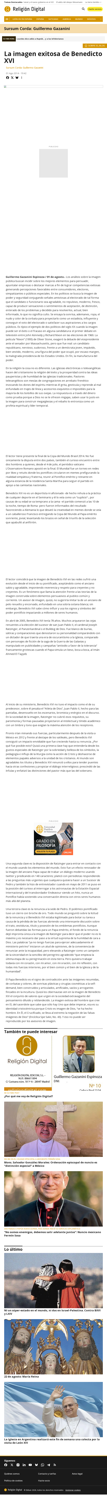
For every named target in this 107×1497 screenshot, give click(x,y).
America (67, 19)
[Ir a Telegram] (49, 1464)
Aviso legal (77, 1473)
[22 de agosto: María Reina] (53, 1346)
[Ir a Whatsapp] (43, 1464)
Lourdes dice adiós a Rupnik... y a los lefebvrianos (40, 39)
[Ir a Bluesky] (37, 1464)
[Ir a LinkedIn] (25, 1464)
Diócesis (91, 19)
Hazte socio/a (95, 9)
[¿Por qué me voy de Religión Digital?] (53, 1063)
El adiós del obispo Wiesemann (69, 2)
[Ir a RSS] (55, 1464)
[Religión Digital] (24, 9)
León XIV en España (22, 19)
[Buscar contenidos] (82, 9)
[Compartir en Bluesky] (17, 77)
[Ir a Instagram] (18, 1464)
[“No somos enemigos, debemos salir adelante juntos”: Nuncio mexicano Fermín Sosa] (53, 1198)
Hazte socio (44, 1480)
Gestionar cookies (73, 1490)
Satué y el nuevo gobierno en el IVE (38, 2)
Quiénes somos (12, 1473)
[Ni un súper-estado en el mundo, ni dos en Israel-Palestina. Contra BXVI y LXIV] (53, 1280)
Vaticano (53, 19)
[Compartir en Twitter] (12, 77)
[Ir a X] (12, 1464)
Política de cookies (13, 1480)
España (40, 19)
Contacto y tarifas (47, 1473)
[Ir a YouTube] (31, 1464)
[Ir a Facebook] (6, 1464)
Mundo (79, 19)
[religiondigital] (13, 1490)
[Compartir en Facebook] (7, 77)
